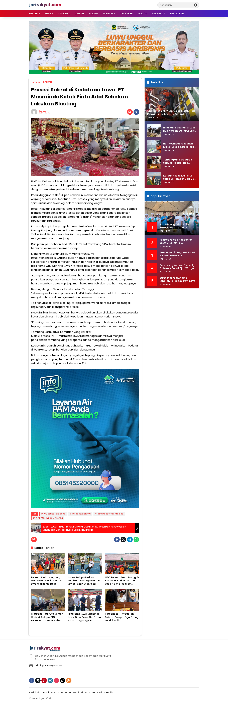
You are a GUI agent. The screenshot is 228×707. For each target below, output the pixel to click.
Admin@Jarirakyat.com (48, 665)
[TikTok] (62, 680)
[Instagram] (56, 680)
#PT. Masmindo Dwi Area (49, 517)
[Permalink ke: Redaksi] (35, 112)
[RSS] (68, 680)
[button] (195, 5)
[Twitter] (123, 539)
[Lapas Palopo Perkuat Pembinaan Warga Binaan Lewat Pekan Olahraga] (85, 563)
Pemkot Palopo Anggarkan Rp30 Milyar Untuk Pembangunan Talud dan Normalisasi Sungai (176, 241)
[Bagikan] (136, 112)
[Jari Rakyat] (45, 5)
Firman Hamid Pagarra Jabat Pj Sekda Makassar (177, 254)
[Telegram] (130, 539)
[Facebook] (117, 539)
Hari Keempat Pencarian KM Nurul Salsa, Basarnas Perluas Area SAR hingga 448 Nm (178, 145)
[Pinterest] (44, 680)
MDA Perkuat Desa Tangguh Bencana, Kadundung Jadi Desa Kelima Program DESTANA (122, 581)
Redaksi (42, 111)
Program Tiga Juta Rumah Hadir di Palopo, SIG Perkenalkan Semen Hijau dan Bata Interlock (47, 617)
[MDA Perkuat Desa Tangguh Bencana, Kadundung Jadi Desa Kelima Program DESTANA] (122, 563)
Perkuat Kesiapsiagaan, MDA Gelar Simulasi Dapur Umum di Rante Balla (47, 581)
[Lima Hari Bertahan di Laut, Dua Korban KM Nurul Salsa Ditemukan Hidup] (154, 130)
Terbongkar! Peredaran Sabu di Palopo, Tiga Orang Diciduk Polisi (121, 617)
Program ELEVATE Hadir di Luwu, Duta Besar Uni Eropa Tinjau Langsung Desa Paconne (84, 617)
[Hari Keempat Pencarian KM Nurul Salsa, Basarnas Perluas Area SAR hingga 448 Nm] (154, 146)
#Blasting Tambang (54, 513)
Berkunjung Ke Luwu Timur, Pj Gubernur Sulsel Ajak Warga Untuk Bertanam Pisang (177, 267)
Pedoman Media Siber (74, 692)
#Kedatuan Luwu (81, 513)
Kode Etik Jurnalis (102, 692)
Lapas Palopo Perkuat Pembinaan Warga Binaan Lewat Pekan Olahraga (84, 581)
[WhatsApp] (136, 539)
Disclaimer (49, 692)
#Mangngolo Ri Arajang (110, 513)
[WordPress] (50, 680)
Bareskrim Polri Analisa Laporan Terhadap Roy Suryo (177, 279)
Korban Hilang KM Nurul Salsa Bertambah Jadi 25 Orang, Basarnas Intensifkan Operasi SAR (178, 177)
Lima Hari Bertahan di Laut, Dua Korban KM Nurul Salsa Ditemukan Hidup (179, 129)
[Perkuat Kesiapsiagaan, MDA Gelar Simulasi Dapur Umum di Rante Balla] (48, 563)
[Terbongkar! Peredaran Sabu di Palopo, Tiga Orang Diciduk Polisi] (122, 600)
